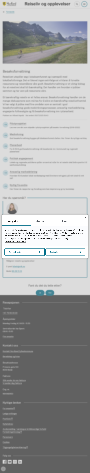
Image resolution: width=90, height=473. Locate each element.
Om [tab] (64, 221)
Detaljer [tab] (38, 221)
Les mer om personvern (15, 241)
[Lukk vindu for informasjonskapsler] (85, 217)
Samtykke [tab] (11, 221)
